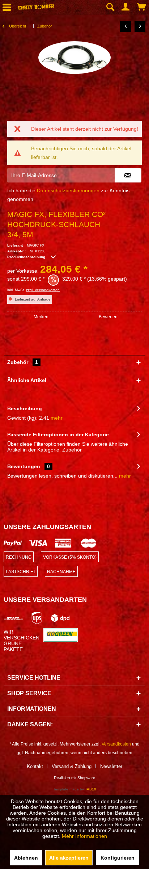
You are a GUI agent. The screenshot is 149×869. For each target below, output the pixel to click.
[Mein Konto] (126, 7)
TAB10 (90, 789)
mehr (57, 418)
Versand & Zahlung (71, 766)
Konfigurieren (118, 858)
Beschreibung (24, 408)
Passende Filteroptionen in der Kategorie (58, 434)
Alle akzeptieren (69, 858)
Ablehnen (26, 858)
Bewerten (108, 316)
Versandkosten (116, 744)
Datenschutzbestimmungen (68, 190)
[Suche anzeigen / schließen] (110, 7)
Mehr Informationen (84, 836)
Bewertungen (23, 466)
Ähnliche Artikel (26, 380)
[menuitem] (110, 7)
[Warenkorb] (142, 7)
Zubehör (22, 362)
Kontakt (35, 766)
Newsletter (111, 766)
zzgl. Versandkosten (43, 290)
